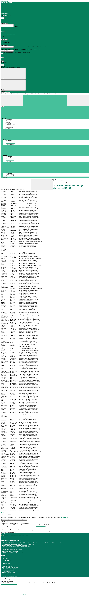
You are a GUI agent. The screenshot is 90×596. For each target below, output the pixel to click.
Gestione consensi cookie (9, 572)
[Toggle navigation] (12, 100)
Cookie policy (6, 563)
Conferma (7, 92)
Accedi (2, 18)
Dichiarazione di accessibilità (9, 568)
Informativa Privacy (7, 566)
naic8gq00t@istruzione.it (18, 545)
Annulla (2, 92)
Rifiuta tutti (12, 519)
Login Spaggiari (37, 49)
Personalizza (3, 519)
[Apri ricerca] (78, 100)
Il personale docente (57, 180)
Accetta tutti (22, 519)
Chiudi (2, 57)
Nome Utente (17, 25)
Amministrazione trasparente (9, 573)
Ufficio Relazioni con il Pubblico (10, 567)
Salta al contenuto (4, 1)
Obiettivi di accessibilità (8, 570)
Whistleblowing (6, 571)
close (2, 106)
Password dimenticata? (6, 29)
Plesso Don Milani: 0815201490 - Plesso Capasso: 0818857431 (19, 544)
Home (54, 179)
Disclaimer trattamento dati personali (9, 584)
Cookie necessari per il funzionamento (9, 529)
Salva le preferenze (11, 532)
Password (16, 26)
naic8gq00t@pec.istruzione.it (18, 546)
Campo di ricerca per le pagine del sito (9, 189)
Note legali (5, 565)
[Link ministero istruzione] (7, 2)
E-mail (15, 46)
